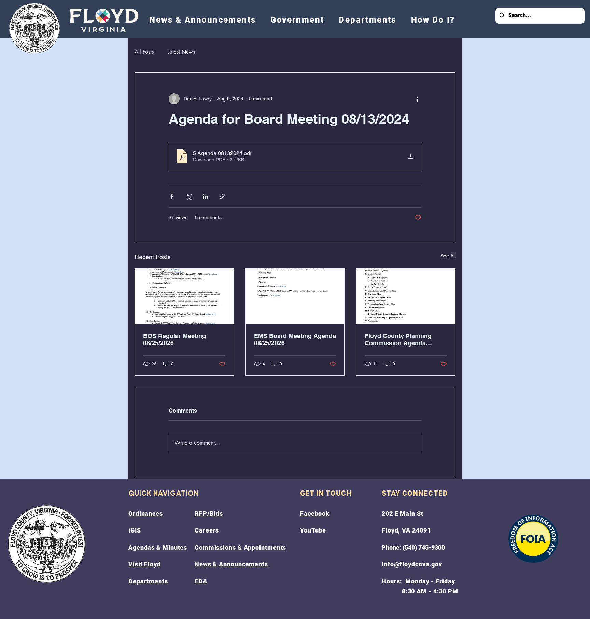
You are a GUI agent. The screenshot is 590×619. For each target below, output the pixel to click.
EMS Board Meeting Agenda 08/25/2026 (295, 339)
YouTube (313, 530)
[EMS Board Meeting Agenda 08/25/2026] (295, 296)
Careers (207, 530)
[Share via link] (222, 196)
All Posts (144, 51)
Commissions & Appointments (240, 547)
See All (447, 255)
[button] (297, 20)
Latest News (181, 51)
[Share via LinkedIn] (205, 196)
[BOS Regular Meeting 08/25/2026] (184, 296)
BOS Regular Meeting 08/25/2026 (174, 339)
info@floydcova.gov (412, 564)
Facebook (314, 513)
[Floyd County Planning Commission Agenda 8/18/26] (405, 296)
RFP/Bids (209, 513)
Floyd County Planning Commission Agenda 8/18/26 (398, 339)
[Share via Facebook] (172, 196)
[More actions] (417, 99)
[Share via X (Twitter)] (188, 196)
